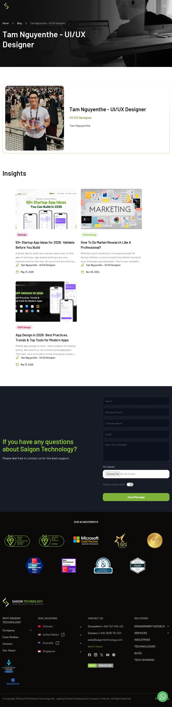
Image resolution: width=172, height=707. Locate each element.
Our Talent (9, 650)
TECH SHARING (144, 660)
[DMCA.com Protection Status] (100, 665)
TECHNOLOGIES (144, 646)
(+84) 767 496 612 (112, 626)
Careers (7, 643)
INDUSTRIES (142, 639)
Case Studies (10, 637)
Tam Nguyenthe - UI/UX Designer (47, 23)
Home (6, 23)
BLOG (138, 653)
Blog (19, 23)
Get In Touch (95, 646)
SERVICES (140, 633)
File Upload (108, 466)
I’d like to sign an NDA (114, 484)
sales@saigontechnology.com (105, 639)
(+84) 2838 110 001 (109, 633)
